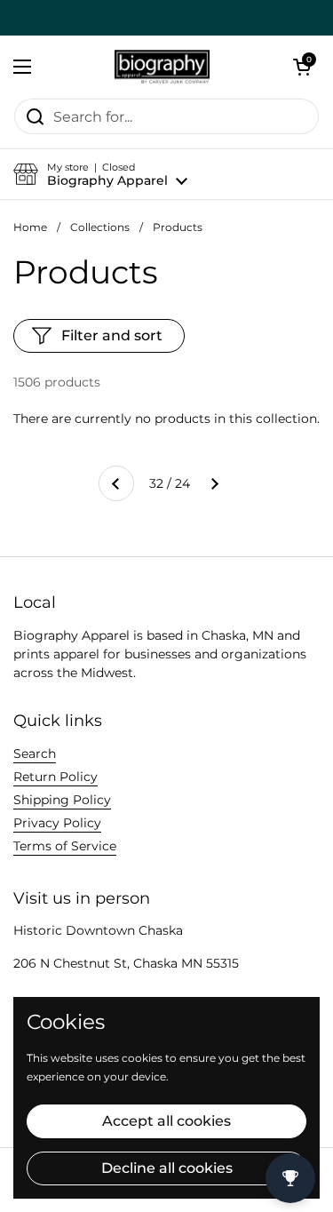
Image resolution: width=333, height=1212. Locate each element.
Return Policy (55, 777)
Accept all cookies (166, 1120)
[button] (302, 66)
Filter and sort (112, 335)
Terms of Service (64, 846)
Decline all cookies (167, 1168)
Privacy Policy (57, 823)
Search (34, 753)
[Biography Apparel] (162, 66)
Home (30, 227)
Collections (100, 227)
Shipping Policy (62, 800)
